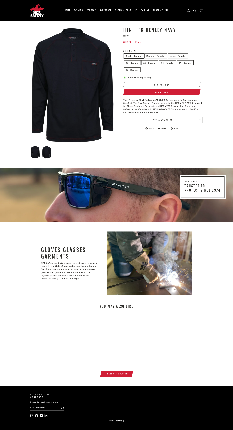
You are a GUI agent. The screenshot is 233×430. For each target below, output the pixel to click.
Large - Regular (178, 56)
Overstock (106, 10)
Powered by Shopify (116, 421)
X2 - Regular (149, 62)
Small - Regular (134, 56)
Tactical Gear (123, 10)
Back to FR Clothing (118, 374)
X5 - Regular (132, 70)
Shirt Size (130, 51)
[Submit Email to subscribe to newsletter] (62, 407)
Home (67, 10)
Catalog (78, 10)
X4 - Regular (185, 62)
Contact (91, 10)
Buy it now (162, 92)
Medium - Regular (155, 56)
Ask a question (163, 120)
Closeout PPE (161, 10)
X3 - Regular (167, 62)
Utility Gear (142, 10)
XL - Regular (132, 62)
